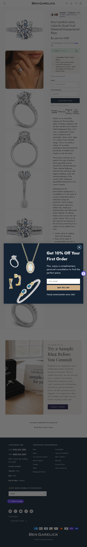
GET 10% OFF (63, 287)
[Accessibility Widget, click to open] (83, 273)
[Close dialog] (79, 247)
